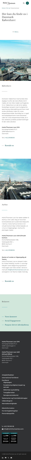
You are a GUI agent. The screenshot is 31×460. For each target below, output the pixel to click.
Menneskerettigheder (9, 403)
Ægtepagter (7, 382)
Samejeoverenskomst (10, 395)
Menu (16, 32)
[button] (27, 3)
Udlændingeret (7, 401)
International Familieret (10, 377)
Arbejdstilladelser (8, 375)
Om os (8, 8)
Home (3, 8)
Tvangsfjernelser (9, 392)
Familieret (5, 380)
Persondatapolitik (8, 413)
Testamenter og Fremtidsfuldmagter (14, 398)
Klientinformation (8, 408)
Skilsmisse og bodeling (11, 390)
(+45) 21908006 (9, 137)
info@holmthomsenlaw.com (17, 270)
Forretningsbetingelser (10, 411)
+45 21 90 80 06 (8, 426)
